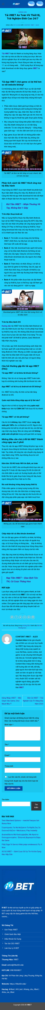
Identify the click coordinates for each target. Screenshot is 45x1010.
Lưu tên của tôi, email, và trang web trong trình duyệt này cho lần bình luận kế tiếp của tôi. (21, 780)
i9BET (35, 68)
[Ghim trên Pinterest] (29, 617)
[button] (3, 4)
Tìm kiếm (5, 800)
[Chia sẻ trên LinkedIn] (33, 617)
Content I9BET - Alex (31, 25)
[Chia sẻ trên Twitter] (20, 617)
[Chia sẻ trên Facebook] (16, 617)
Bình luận (9, 725)
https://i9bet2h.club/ (18, 984)
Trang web (9, 766)
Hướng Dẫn (22, 12)
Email (7, 755)
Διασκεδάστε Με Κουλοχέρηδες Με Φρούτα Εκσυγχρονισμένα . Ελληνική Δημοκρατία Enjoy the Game (21, 837)
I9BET (16, 959)
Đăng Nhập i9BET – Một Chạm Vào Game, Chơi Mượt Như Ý (11, 701)
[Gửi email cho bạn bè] (25, 617)
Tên (7, 745)
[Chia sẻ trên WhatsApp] (12, 617)
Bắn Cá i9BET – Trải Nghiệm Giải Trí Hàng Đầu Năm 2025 (33, 701)
